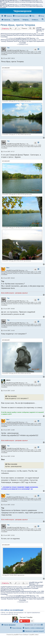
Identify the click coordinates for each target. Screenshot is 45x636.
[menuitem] (8, 15)
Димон (8, 380)
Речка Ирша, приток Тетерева (18, 25)
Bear (7, 267)
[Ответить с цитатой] (35, 49)
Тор (8, 47)
